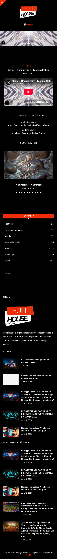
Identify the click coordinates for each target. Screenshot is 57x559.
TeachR (28, 555)
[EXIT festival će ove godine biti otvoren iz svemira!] (11, 363)
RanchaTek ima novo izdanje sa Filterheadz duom (36, 377)
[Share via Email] (42, 115)
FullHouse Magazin (29, 230)
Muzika (29, 236)
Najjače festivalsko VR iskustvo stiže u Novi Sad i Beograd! (35, 429)
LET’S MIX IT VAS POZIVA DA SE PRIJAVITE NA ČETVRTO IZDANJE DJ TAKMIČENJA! (37, 414)
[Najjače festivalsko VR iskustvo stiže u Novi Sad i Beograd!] (11, 432)
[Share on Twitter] (40, 115)
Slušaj (29, 260)
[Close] (3, 3)
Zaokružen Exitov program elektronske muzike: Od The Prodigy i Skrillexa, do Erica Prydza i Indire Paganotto (37, 507)
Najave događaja (29, 242)
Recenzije (29, 254)
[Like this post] (34, 115)
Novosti (29, 248)
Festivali (29, 224)
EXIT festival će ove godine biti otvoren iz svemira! (35, 361)
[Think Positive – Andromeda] (28, 164)
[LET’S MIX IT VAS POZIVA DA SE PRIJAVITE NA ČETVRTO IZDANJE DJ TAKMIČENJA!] (11, 415)
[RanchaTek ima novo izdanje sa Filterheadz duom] (11, 379)
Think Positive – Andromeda (28, 185)
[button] (6, 170)
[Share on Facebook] (37, 115)
